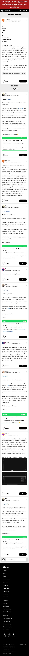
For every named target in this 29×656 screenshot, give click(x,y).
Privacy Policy (5, 646)
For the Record (6, 579)
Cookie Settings (12, 646)
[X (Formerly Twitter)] (9, 635)
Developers (6, 588)
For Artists (5, 585)
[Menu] (27, 10)
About (4, 573)
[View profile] (3, 20)
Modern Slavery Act (6, 651)
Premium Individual (7, 618)
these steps (18, 6)
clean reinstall (20, 108)
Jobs (4, 576)
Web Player (6, 606)
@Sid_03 (6, 504)
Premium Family (7, 624)
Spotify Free (6, 629)
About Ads (5, 649)
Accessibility (10, 649)
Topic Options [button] (14, 85)
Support (5, 603)
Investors (5, 594)
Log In (23, 10)
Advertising (6, 591)
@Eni (8, 308)
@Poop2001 (9, 99)
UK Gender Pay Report (7, 653)
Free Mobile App (7, 609)
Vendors (5, 597)
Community (7, 11)
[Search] (20, 10)
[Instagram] (4, 635)
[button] (27, 20)
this (8, 385)
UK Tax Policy (13, 651)
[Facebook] (13, 635)
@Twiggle (6, 290)
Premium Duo (6, 621)
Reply (23, 81)
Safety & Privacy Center (10, 644)
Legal (4, 644)
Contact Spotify (7, 612)
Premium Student (7, 627)
